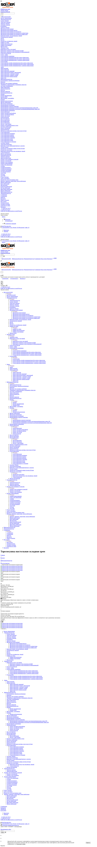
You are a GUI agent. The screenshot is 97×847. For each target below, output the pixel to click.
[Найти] (2, 15)
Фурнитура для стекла (18, 474)
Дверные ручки (14, 337)
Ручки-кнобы (16, 359)
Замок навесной (17, 372)
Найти (2, 832)
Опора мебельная (17, 428)
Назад (9, 293)
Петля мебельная (17, 440)
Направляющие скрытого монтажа (22, 420)
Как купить (10, 542)
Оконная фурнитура (15, 482)
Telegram (6, 231)
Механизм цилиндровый (19, 312)
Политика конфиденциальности (10, 825)
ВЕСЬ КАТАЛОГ (11, 295)
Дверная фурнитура (15, 300)
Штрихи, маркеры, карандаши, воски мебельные (22, 516)
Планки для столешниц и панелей (18, 489)
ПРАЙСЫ (3, 809)
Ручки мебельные (17, 454)
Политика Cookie (20, 844)
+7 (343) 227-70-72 (5, 208)
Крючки (15, 410)
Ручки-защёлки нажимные (19, 350)
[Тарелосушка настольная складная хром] (12, 566)
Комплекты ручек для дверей (20, 341)
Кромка (15, 402)
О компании (10, 532)
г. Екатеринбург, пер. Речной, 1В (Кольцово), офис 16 (15, 227)
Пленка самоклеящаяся (16, 496)
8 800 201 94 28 (11, 211)
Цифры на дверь (17, 329)
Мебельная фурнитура (15, 384)
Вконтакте (6, 230)
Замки (11, 367)
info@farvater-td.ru (6, 226)
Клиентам (3, 807)
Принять (88, 842)
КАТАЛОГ (3, 810)
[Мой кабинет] (1, 274)
